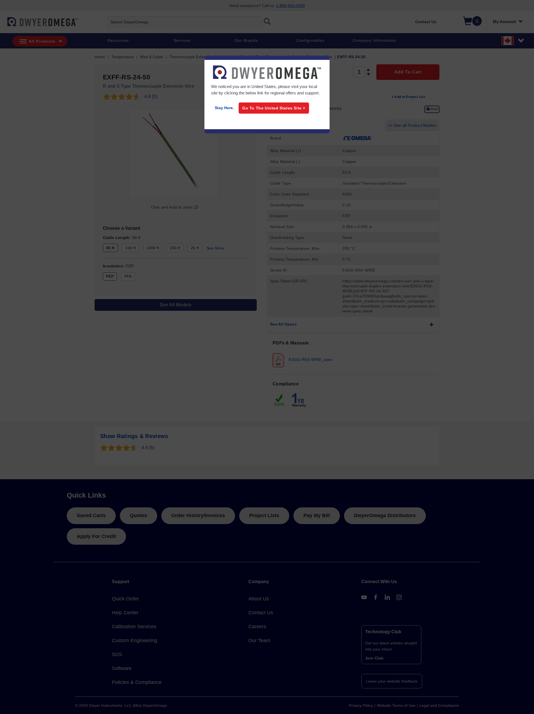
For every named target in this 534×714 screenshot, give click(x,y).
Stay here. (224, 108)
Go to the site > (273, 108)
